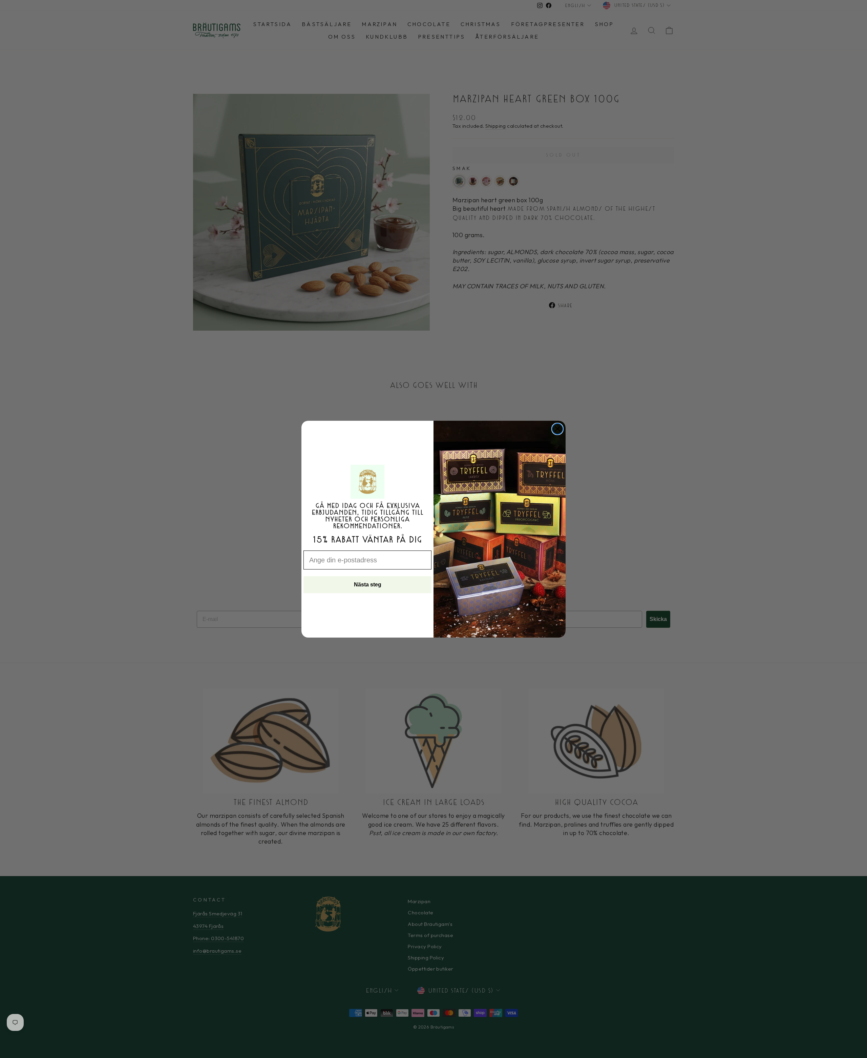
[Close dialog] (557, 428)
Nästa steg (367, 584)
